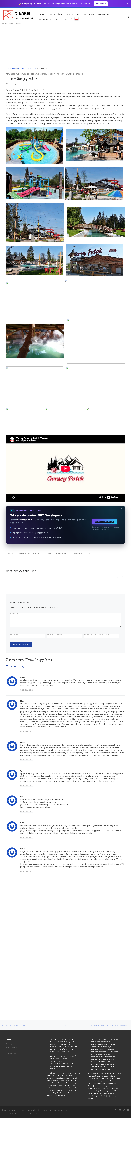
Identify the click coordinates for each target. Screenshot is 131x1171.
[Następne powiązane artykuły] (122, 576)
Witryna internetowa (97, 635)
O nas (8, 1050)
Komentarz (17, 614)
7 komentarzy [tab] (15, 666)
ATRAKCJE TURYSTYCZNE (27, 68)
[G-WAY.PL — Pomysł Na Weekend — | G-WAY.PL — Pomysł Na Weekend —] (18, 14)
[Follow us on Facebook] (120, 1110)
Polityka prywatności (13, 1053)
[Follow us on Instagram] (124, 1110)
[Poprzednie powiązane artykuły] (117, 576)
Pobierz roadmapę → (104, 521)
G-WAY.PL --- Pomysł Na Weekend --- (25, 1110)
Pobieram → (101, 3)
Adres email (54, 635)
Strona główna (11, 68)
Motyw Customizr (37, 1114)
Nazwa (14, 635)
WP (11, 1114)
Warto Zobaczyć (12, 1047)
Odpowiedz (26, 690)
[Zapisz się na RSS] (116, 1110)
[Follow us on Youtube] (128, 1110)
